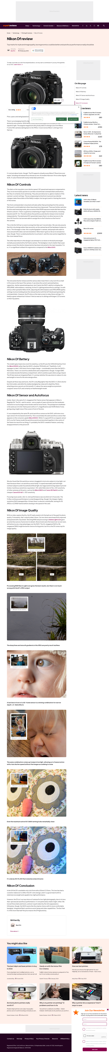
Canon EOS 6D (18, 492)
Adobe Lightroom (55, 520)
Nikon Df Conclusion (82, 103)
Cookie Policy (73, 114)
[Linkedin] (87, 26)
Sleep (27, 26)
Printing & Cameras (27, 33)
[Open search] (104, 26)
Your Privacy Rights (37, 119)
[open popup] (62, 100)
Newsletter (75, 25)
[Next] (63, 87)
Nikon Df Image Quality (82, 99)
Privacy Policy (29, 1038)
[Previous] (10, 87)
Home (8, 33)
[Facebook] (83, 26)
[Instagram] (94, 26)
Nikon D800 (39, 490)
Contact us (10, 1038)
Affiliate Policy (65, 1038)
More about (14, 931)
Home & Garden (48, 26)
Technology (36, 26)
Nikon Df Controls (81, 88)
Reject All (61, 119)
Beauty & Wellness (63, 26)
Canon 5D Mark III (51, 490)
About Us (55, 1038)
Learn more (17, 64)
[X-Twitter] (90, 26)
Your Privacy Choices (42, 1038)
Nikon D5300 (13, 366)
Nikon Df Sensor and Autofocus (85, 95)
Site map (19, 1038)
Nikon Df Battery (81, 91)
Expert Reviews (8, 26)
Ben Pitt (13, 51)
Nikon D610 (51, 247)
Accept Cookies (73, 119)
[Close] (79, 107)
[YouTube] (98, 26)
